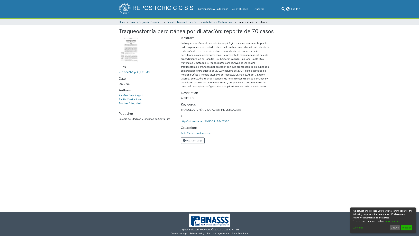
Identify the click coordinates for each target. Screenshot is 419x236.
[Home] (157, 9)
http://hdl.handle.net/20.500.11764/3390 (205, 121)
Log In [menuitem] (294, 9)
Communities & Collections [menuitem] (213, 9)
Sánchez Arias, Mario (130, 103)
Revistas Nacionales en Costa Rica (182, 22)
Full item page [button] (194, 140)
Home (122, 22)
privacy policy (392, 221)
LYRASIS (234, 229)
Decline (395, 227)
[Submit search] (283, 9)
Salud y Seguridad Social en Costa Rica (146, 22)
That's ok (406, 227)
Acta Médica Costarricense (218, 22)
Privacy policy (197, 233)
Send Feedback (240, 233)
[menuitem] (241, 9)
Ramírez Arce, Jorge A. (131, 95)
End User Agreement (218, 233)
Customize (358, 227)
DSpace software (190, 229)
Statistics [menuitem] (259, 9)
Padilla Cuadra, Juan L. (131, 99)
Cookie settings (179, 233)
